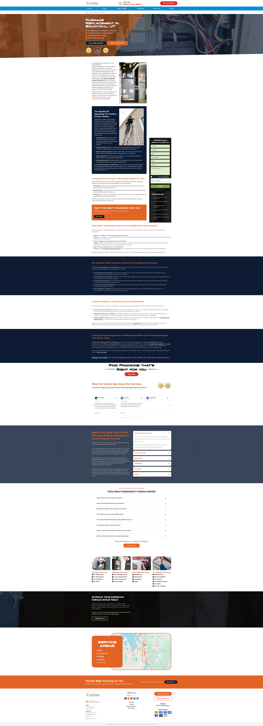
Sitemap (155, 724)
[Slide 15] (136, 417)
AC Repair (97, 581)
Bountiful (101, 659)
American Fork (103, 653)
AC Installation (98, 579)
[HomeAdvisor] (128, 698)
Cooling (104, 8)
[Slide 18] (139, 417)
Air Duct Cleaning (160, 586)
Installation (137, 579)
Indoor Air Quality (122, 8)
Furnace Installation (120, 579)
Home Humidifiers (160, 577)
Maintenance (138, 577)
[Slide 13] (134, 417)
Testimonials (140, 8)
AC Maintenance (99, 577)
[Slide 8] (128, 417)
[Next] (169, 405)
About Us (172, 8)
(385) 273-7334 (89, 716)
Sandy (87, 705)
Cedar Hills (102, 663)
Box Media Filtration (161, 581)
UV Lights (158, 584)
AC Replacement (99, 574)
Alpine (100, 650)
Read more (97, 412)
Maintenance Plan (163, 698)
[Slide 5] (125, 417)
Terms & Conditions (163, 177)
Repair (136, 581)
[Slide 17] (138, 417)
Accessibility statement (148, 724)
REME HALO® (159, 574)
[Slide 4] (124, 417)
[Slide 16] (137, 417)
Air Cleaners (158, 579)
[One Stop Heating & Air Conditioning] (92, 3)
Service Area (156, 8)
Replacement (138, 574)
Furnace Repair (118, 581)
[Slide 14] (135, 417)
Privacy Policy (140, 724)
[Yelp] (131, 698)
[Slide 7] (127, 417)
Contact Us (131, 545)
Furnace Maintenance (120, 577)
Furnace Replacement (120, 574)
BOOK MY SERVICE (117, 43)
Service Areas (131, 708)
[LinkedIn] (137, 698)
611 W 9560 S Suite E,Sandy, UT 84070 (90, 707)
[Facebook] (125, 698)
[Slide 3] (123, 417)
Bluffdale (101, 656)
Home (87, 12)
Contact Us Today (100, 357)
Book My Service (168, 3)
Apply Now (99, 216)
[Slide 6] (126, 417)
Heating (89, 8)
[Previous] (93, 405)
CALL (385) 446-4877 (96, 43)
